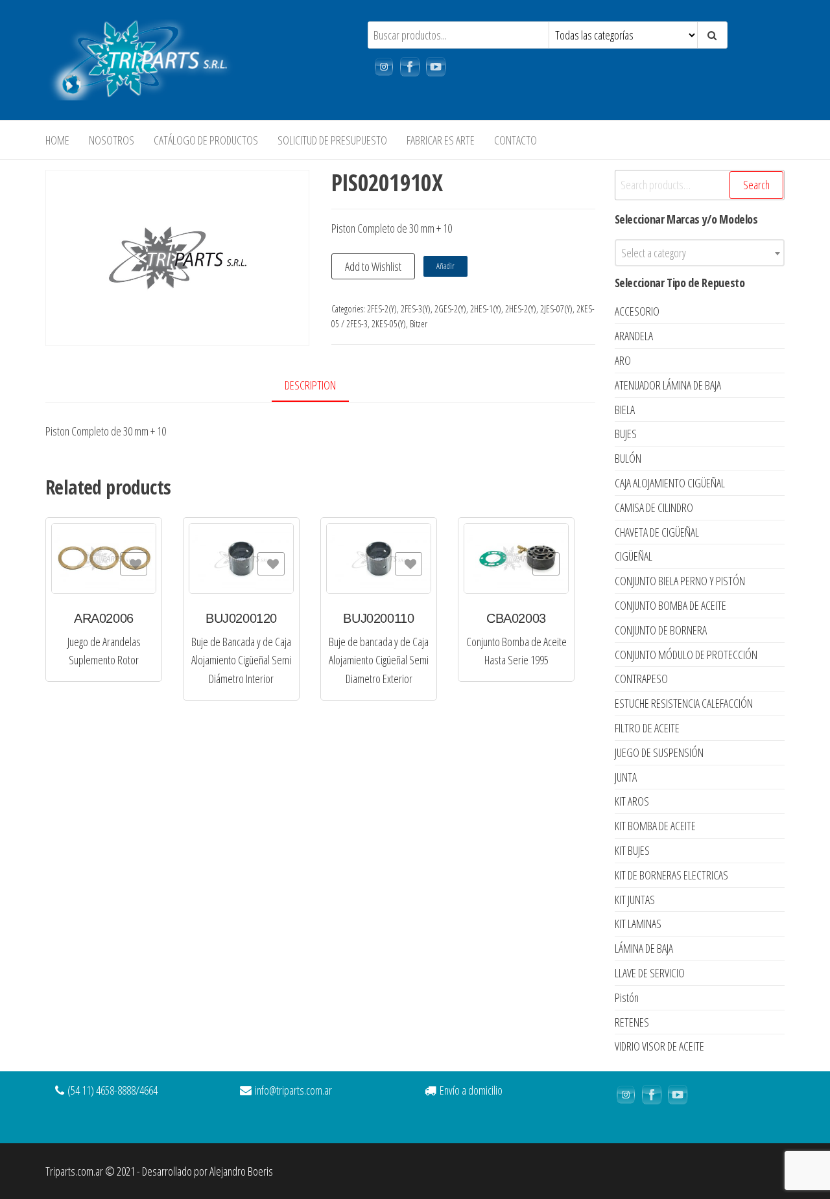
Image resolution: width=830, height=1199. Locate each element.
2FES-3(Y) (416, 309)
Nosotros (111, 140)
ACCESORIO (637, 311)
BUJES (626, 433)
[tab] (320, 385)
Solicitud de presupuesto (332, 140)
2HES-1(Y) (485, 309)
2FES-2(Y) (382, 309)
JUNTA (626, 777)
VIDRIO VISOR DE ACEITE (659, 1046)
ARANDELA (634, 335)
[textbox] (700, 252)
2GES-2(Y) (450, 309)
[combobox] (700, 252)
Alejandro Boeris (241, 1171)
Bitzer (418, 324)
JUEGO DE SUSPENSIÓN (659, 752)
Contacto (515, 140)
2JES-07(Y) (556, 309)
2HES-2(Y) (520, 309)
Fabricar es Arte (441, 140)
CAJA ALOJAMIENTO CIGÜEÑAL (670, 483)
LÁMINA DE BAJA (644, 948)
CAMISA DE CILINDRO (654, 507)
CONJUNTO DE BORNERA (661, 630)
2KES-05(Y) (389, 324)
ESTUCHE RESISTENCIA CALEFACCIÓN (684, 703)
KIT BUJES (632, 850)
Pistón (627, 997)
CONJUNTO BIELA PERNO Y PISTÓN (680, 580)
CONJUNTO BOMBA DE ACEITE (670, 605)
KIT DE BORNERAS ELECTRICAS (671, 875)
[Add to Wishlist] (133, 564)
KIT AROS (632, 801)
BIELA (625, 409)
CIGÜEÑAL (633, 556)
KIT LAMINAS (638, 923)
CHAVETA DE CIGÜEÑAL (657, 532)
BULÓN (628, 458)
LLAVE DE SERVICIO (650, 973)
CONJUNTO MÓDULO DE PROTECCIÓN (686, 654)
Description (310, 385)
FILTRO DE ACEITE (647, 728)
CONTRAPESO (641, 678)
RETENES (632, 1022)
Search (756, 184)
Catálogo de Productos (206, 140)
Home (57, 140)
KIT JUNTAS (635, 899)
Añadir (445, 266)
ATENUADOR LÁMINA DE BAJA (668, 385)
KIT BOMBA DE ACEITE (655, 825)
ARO (623, 360)
